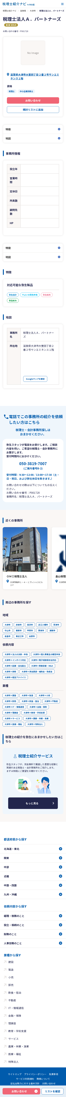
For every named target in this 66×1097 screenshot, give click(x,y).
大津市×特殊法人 (35, 724)
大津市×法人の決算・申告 (16, 654)
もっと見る (32, 803)
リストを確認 (52, 1091)
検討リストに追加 (33, 109)
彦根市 (19, 624)
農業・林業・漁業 (18, 1046)
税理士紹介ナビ (9, 10)
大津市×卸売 (10, 701)
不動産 (12, 1000)
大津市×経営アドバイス (15, 677)
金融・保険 (14, 1016)
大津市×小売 (44, 695)
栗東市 (19, 630)
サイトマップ (14, 1074)
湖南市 (52, 630)
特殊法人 (13, 1062)
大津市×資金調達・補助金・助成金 (37, 671)
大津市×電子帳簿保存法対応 (43, 660)
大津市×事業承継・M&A (42, 665)
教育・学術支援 (17, 1031)
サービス (13, 1039)
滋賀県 (23, 10)
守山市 (7, 630)
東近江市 (20, 636)
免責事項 (53, 1074)
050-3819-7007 (33, 465)
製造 (10, 969)
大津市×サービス (12, 718)
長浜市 (30, 624)
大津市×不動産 (51, 701)
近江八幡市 (43, 624)
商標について (43, 1078)
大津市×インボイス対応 (15, 660)
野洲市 (41, 630)
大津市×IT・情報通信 (14, 706)
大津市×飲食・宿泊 (30, 701)
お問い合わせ (33, 100)
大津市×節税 (10, 671)
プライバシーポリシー (35, 1074)
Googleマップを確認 (35, 378)
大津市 (33, 10)
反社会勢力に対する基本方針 (25, 1083)
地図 (8, 138)
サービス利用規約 (25, 1078)
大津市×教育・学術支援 (34, 712)
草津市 (56, 624)
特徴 (8, 129)
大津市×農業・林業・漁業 (37, 718)
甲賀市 (30, 630)
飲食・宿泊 (14, 992)
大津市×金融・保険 (38, 706)
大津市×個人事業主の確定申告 (46, 654)
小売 (10, 977)
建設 (10, 962)
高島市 (7, 636)
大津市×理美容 (11, 712)
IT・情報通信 (16, 1008)
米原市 (32, 636)
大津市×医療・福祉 (13, 724)
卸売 (10, 985)
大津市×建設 (10, 695)
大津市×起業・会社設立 (15, 665)
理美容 (12, 1023)
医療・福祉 (14, 1054)
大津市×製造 (27, 695)
